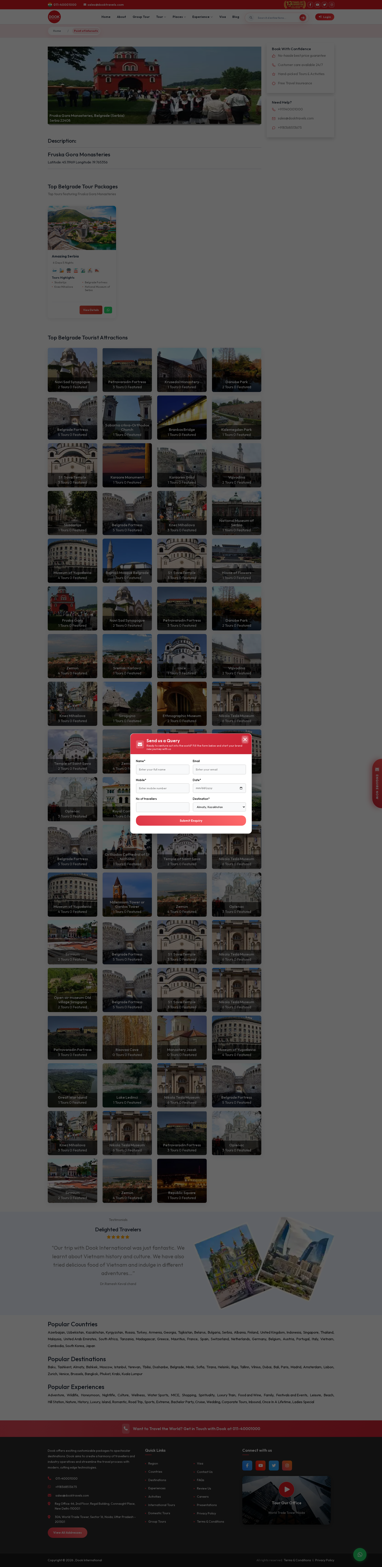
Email (196, 761)
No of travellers (146, 799)
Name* (140, 761)
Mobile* (141, 780)
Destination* (201, 799)
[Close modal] (245, 739)
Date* (197, 780)
